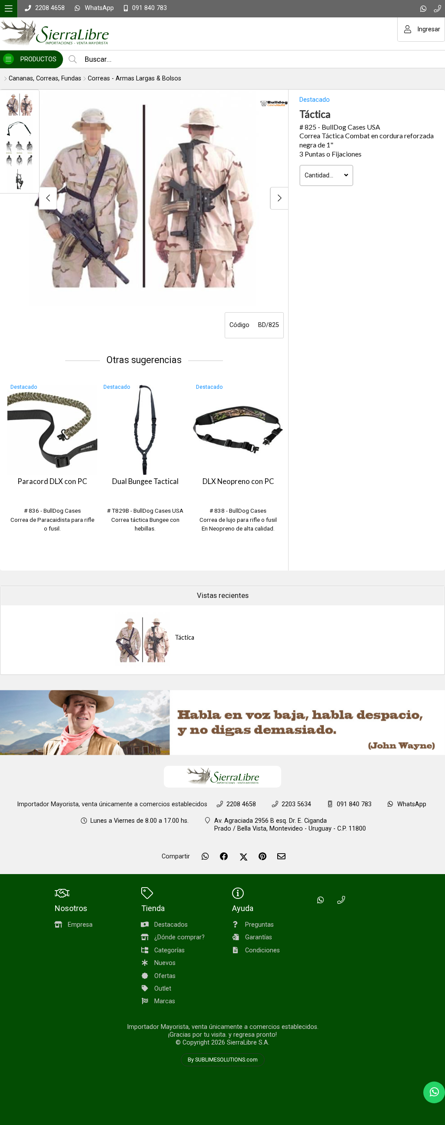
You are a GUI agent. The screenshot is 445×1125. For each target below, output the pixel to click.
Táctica (184, 637)
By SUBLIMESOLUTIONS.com (223, 1060)
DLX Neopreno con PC (238, 481)
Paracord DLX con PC (52, 481)
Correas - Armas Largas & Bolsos (134, 78)
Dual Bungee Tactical (145, 481)
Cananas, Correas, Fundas (45, 78)
